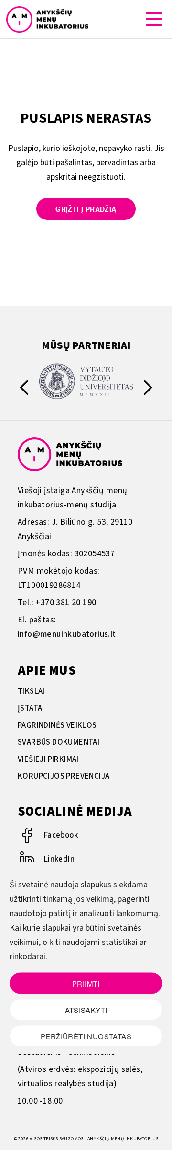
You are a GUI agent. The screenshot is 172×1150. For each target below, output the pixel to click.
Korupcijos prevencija (63, 776)
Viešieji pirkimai (48, 759)
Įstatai (31, 708)
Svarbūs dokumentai (58, 742)
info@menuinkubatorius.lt (67, 634)
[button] (148, 390)
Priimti (86, 983)
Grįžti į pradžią (85, 209)
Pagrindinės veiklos (57, 725)
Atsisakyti (86, 1009)
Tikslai (31, 691)
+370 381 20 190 (65, 603)
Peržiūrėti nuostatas (86, 1036)
